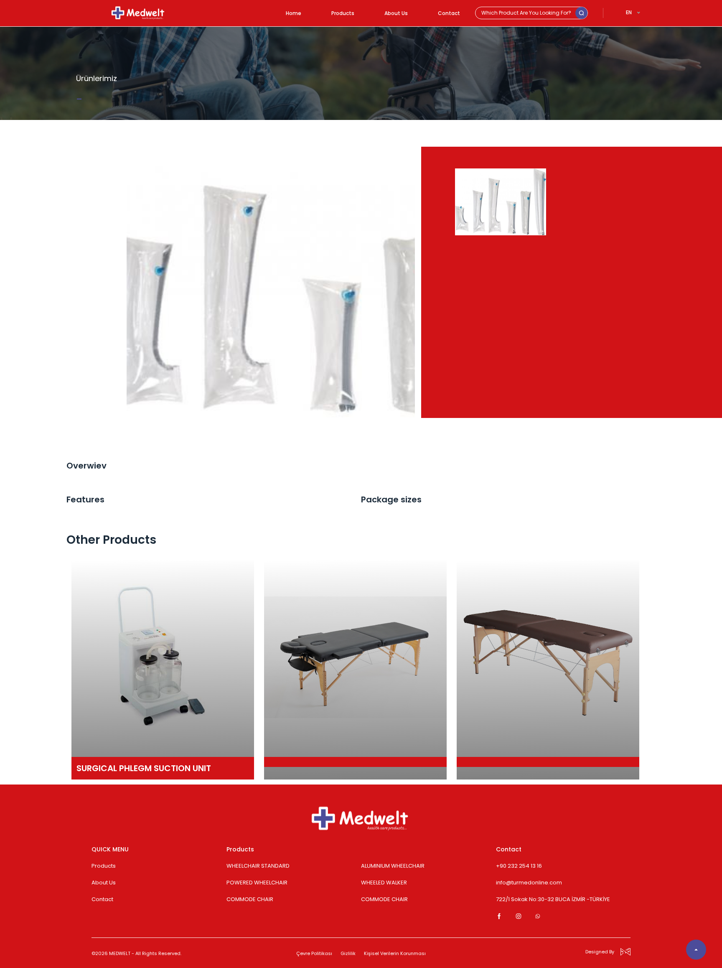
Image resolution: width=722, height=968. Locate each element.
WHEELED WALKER (384, 882)
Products (342, 13)
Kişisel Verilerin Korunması (395, 953)
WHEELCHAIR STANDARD (258, 866)
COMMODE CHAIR (249, 899)
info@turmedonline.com (529, 882)
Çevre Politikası (314, 953)
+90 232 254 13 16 (519, 866)
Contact (449, 13)
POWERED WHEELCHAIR (256, 882)
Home (293, 13)
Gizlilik (348, 953)
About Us (396, 13)
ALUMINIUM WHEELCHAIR (393, 866)
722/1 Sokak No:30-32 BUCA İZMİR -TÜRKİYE (553, 899)
